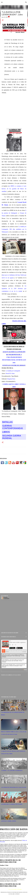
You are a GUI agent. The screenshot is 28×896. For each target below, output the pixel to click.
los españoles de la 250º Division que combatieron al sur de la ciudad (14, 288)
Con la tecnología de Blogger (15, 889)
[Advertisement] (14, 111)
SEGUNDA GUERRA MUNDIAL (11, 436)
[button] (2, 20)
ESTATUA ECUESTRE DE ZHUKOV (14, 365)
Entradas (5, 597)
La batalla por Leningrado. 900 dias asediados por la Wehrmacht (14, 229)
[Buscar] (26, 2)
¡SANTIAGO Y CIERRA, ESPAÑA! (8, 821)
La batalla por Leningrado (13, 371)
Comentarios (6, 598)
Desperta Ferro (11, 379)
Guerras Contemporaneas (12, 426)
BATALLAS (7, 422)
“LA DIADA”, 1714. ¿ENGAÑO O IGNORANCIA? (12, 770)
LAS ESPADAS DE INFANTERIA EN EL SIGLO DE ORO (13, 787)
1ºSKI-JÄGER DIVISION (14, 357)
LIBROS (6, 432)
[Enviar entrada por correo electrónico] (9, 17)
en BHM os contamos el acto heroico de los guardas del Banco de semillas (14, 188)
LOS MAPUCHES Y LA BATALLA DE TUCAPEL (11, 804)
